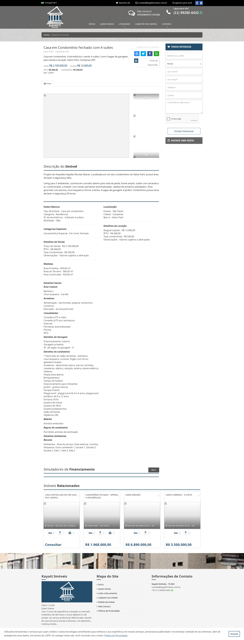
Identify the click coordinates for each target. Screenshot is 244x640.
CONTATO (166, 24)
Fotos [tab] (48, 83)
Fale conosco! (148, 13)
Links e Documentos (107, 593)
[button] (146, 97)
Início (101, 584)
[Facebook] (197, 3)
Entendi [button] (234, 634)
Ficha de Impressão (153, 62)
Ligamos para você (183, 2)
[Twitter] (201, 3)
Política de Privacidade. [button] (116, 635)
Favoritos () (124, 2)
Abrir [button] (153, 470)
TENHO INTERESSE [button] (180, 46)
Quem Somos (104, 589)
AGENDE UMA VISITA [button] (182, 140)
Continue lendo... (50, 624)
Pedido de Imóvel (106, 602)
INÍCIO (92, 24)
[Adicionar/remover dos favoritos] (78, 495)
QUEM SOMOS (107, 24)
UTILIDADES (124, 24)
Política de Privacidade (109, 610)
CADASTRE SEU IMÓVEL (146, 24)
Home (46, 34)
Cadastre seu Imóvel (108, 597)
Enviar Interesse (184, 131)
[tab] (184, 47)
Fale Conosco (104, 606)
